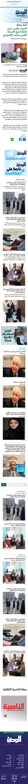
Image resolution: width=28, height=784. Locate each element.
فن (10, 761)
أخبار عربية (21, 761)
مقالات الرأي (8, 762)
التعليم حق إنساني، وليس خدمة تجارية (14, 351)
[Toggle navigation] (23, 20)
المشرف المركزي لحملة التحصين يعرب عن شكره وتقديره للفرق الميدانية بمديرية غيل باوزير (14, 291)
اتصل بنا (9, 2)
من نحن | (19, 2)
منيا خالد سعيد (22, 416)
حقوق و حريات (20, 764)
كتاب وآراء (22, 348)
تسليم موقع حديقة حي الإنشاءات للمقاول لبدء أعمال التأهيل (15, 183)
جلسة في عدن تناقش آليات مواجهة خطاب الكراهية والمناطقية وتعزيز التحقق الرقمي (15, 219)
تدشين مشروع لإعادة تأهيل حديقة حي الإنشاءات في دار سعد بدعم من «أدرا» (14, 255)
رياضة (22, 766)
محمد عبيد (23, 453)
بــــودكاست (9, 755)
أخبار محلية (21, 757)
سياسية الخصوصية (6, 766)
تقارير (10, 757)
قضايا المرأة (21, 755)
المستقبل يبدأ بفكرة (19, 382)
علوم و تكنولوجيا (20, 759)
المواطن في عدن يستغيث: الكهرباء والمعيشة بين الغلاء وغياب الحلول (15, 413)
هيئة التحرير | (14, 2)
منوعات (9, 764)
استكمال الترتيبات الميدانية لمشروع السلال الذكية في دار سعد (15, 525)
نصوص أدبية (21, 762)
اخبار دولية (9, 759)
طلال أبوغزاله (22, 353)
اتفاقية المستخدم (20, 768)
